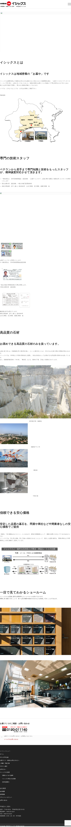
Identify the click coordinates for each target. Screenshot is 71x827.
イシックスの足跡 (5, 772)
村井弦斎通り (6, 782)
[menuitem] (66, 4)
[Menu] (67, 4)
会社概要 (2, 791)
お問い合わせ (3, 800)
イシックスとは (4, 757)
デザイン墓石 (3, 766)
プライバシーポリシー (6, 797)
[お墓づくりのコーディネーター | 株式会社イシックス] (16, 4)
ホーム (2, 754)
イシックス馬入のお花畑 (9, 778)
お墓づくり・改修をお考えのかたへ (9, 760)
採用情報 (2, 794)
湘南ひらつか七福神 (7, 775)
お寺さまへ (3, 769)
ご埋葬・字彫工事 (5, 763)
